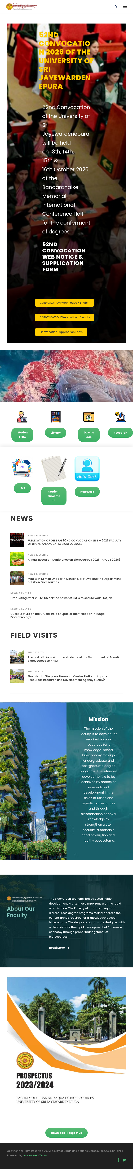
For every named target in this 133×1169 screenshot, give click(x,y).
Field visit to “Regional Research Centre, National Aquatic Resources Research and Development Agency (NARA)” (68, 678)
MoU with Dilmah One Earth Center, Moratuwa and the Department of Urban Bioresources (74, 580)
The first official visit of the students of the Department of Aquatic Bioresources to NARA (74, 659)
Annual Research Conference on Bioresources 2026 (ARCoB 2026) (74, 560)
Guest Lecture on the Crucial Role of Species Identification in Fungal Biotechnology (57, 615)
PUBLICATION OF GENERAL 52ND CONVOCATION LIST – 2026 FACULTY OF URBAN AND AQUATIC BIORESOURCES (74, 542)
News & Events (38, 535)
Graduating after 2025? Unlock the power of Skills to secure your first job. (61, 598)
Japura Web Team (35, 1155)
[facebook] (118, 1160)
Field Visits (36, 652)
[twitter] (124, 1160)
